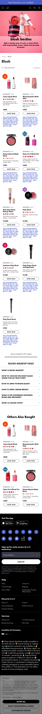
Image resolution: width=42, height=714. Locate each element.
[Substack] (17, 539)
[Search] (30, 8)
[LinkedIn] (10, 539)
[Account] (34, 7)
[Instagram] (10, 532)
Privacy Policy (22, 571)
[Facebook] (23, 532)
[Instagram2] (30, 539)
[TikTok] (4, 532)
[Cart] (39, 8)
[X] (36, 532)
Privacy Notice (8, 570)
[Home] (7, 7)
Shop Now (11, 113)
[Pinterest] (17, 532)
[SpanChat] (4, 539)
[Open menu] (3, 8)
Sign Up (21, 562)
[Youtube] (30, 532)
